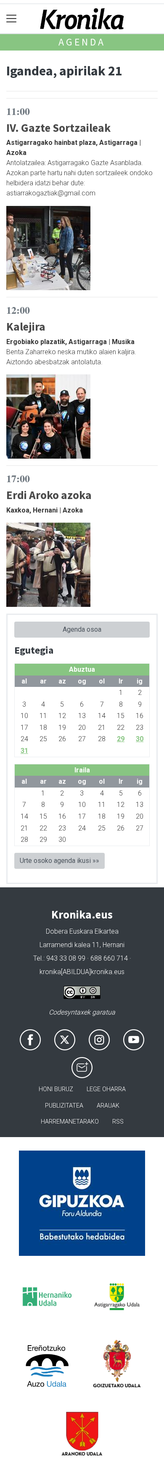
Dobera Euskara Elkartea (82, 931)
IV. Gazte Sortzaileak (58, 127)
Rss (118, 1121)
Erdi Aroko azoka (49, 495)
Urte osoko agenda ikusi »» (59, 861)
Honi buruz (56, 1089)
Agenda (82, 41)
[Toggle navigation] (12, 18)
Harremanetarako (70, 1121)
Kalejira (25, 326)
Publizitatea (64, 1105)
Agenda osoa (82, 629)
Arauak (108, 1105)
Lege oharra (106, 1089)
